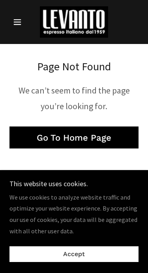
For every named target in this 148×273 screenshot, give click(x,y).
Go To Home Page (74, 138)
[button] (19, 22)
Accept (74, 254)
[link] (74, 22)
